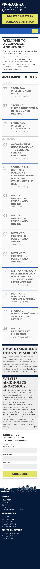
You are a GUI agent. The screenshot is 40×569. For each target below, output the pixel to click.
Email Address (9, 446)
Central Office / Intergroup (14, 5)
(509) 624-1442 (13, 10)
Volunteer (6, 500)
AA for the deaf (9, 526)
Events (5, 507)
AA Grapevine (8, 522)
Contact (5, 505)
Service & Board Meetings (13, 510)
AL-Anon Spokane (9, 524)
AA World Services (10, 519)
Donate (5, 502)
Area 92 (5, 517)
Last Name (7, 462)
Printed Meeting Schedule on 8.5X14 (20, 19)
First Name (7, 454)
